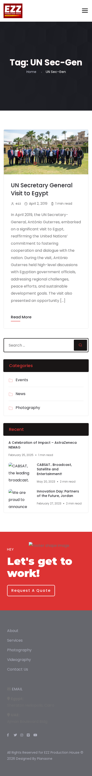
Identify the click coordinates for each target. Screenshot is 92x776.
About (12, 630)
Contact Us (17, 669)
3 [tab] (48, 162)
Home (31, 71)
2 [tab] (41, 162)
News (20, 393)
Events (22, 380)
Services (15, 640)
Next (68, 152)
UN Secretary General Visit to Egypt (42, 189)
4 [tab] (55, 162)
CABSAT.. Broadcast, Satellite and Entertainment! (54, 469)
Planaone (44, 758)
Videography (19, 659)
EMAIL (17, 689)
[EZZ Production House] (13, 11)
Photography (28, 407)
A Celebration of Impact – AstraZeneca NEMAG (42, 445)
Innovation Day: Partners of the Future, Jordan (58, 493)
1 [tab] (34, 162)
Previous (24, 152)
